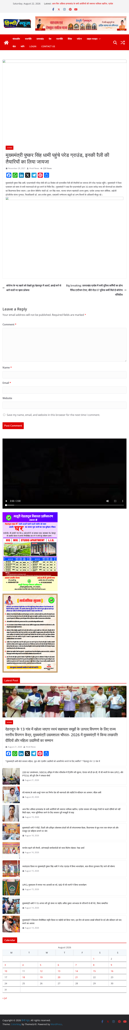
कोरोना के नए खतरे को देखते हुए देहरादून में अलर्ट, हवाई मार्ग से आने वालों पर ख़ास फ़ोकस (33, 288)
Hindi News (34, 168)
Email (7, 383)
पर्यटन (79, 38)
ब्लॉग (22, 46)
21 (76, 977)
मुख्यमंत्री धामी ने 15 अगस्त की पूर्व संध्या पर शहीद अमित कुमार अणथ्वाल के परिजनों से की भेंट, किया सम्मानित (65, 903)
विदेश (70, 38)
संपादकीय (16, 38)
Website (7, 398)
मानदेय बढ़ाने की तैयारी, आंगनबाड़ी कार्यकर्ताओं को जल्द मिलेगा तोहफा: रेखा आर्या (53, 847)
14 (76, 971)
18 (23, 977)
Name (7, 367)
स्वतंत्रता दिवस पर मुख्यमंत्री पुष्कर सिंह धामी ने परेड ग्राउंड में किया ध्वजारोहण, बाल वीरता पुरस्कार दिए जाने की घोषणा (68, 866)
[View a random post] (122, 42)
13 (59, 971)
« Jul (5, 998)
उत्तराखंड (40, 38)
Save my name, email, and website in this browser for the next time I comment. (53, 415)
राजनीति (28, 38)
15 (94, 971)
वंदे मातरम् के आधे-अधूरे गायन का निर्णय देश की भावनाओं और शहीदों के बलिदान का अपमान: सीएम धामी (61, 792)
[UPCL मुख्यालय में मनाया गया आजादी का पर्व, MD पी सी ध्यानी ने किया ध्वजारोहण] (11, 887)
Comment (9, 324)
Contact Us (48, 46)
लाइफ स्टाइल (92, 38)
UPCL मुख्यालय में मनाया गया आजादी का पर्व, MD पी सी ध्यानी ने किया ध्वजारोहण (54, 884)
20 (59, 977)
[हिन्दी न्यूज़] (6, 42)
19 (41, 977)
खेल (14, 46)
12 (41, 971)
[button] (99, 39)
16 (112, 971)
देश (50, 38)
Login (32, 46)
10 (6, 971)
